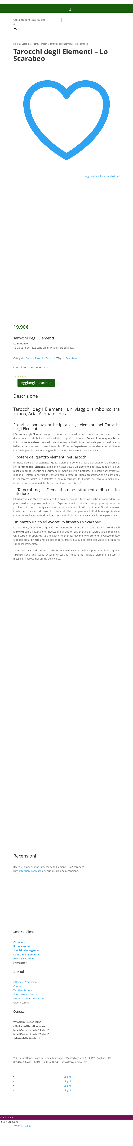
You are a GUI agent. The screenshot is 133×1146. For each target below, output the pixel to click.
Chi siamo (19, 942)
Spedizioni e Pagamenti (27, 950)
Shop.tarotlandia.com (25, 994)
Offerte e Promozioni (25, 982)
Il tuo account (21, 946)
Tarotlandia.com (22, 990)
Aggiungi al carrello (36, 382)
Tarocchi (44, 43)
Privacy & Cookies (24, 958)
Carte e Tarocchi (30, 43)
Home (16, 43)
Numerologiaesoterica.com (29, 998)
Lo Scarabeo (70, 358)
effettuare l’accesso (30, 871)
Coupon (17, 986)
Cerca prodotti (21, 19)
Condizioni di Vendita (26, 954)
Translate (26, 1126)
